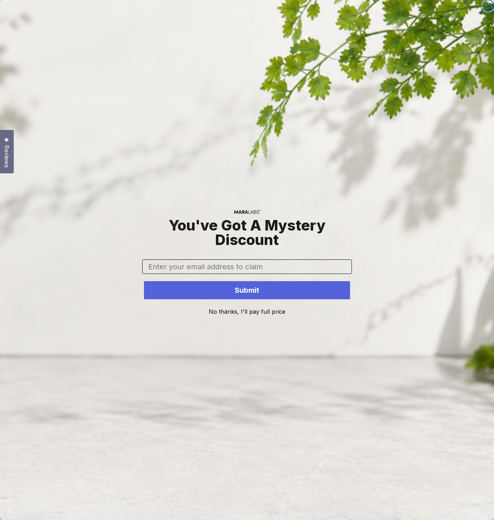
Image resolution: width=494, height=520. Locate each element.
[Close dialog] (488, 6)
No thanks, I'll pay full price (247, 311)
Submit (247, 290)
